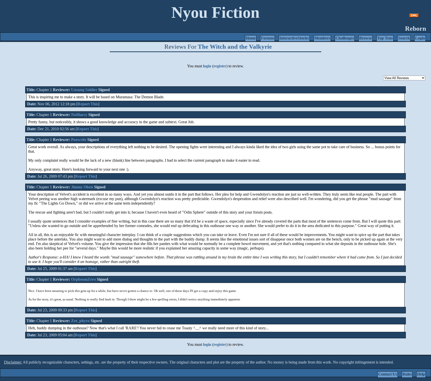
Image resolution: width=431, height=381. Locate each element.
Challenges (344, 38)
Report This (88, 104)
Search (404, 38)
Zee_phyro (80, 321)
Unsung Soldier (84, 90)
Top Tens (385, 38)
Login (420, 38)
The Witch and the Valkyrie (235, 46)
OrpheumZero (83, 279)
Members (322, 38)
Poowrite (78, 139)
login (207, 66)
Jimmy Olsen (82, 187)
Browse (365, 38)
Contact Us (387, 374)
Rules (407, 374)
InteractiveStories (294, 38)
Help (421, 374)
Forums (267, 38)
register (220, 66)
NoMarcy (79, 115)
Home (251, 38)
